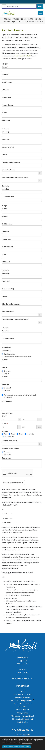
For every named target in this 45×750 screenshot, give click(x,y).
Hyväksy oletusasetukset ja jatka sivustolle (16, 746)
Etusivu (7, 19)
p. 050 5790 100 (22, 672)
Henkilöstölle (22, 722)
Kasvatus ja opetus (22, 697)
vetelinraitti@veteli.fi (23, 56)
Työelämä (22, 706)
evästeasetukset (27, 743)
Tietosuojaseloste (22, 735)
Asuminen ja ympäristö (23, 19)
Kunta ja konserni (22, 710)
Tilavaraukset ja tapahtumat (22, 716)
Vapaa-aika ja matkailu (23, 703)
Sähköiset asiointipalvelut (22, 719)
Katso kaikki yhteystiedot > (22, 678)
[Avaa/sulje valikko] (40, 13)
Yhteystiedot (22, 713)
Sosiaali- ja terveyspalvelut (22, 700)
